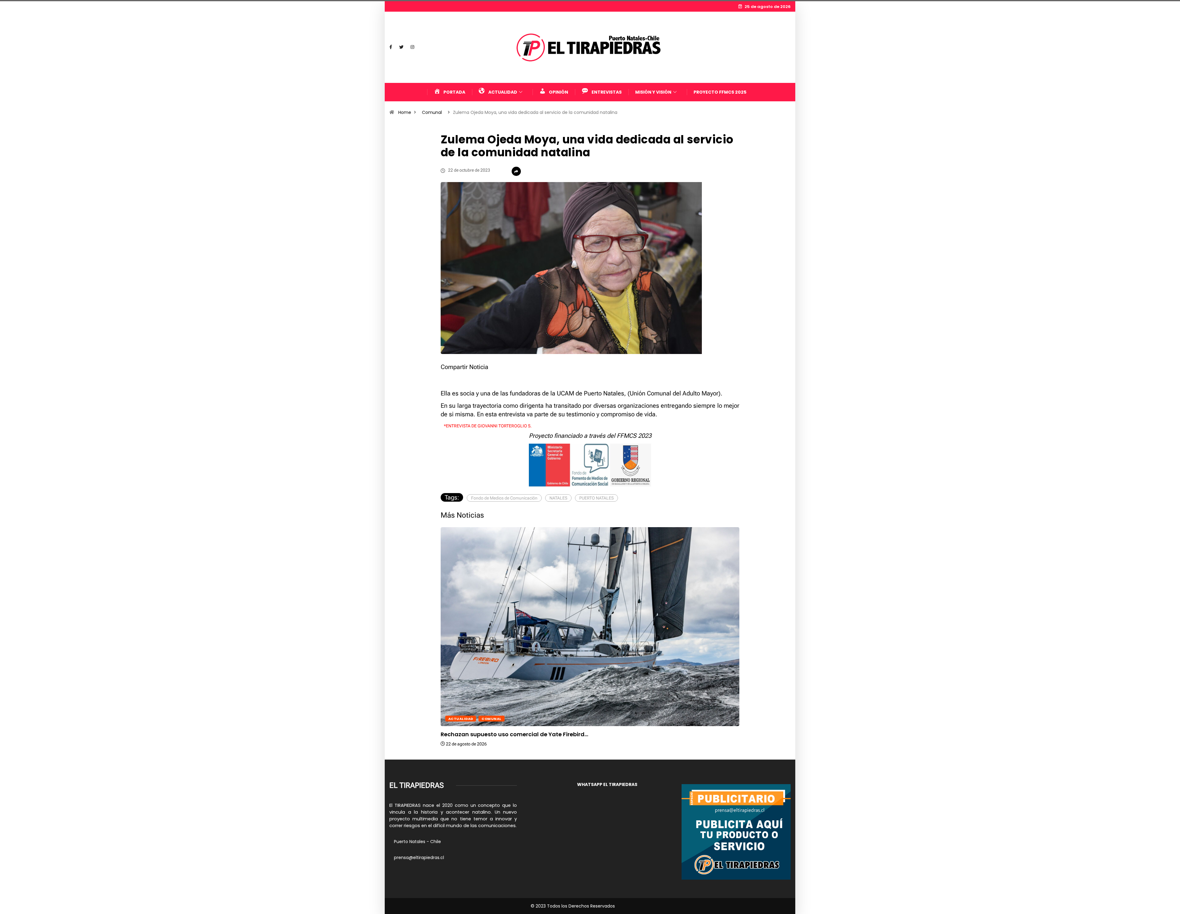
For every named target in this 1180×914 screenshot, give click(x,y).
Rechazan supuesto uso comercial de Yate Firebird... (514, 734)
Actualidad (460, 718)
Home (404, 112)
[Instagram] (412, 47)
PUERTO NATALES (596, 498)
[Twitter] (401, 47)
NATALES (558, 498)
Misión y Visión (653, 92)
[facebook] (390, 47)
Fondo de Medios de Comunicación (504, 498)
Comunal (432, 112)
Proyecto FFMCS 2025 (720, 92)
